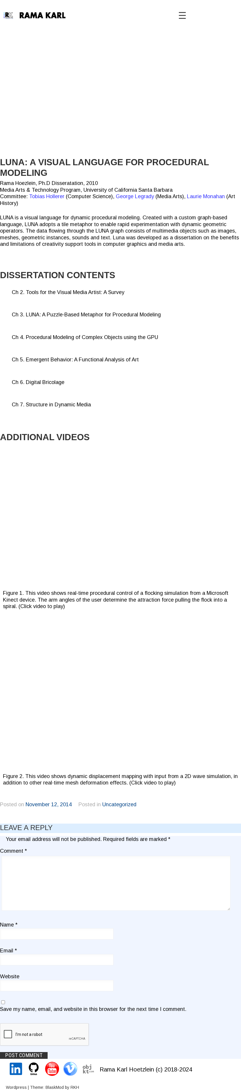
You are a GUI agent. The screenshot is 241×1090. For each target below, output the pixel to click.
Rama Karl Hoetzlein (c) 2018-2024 (146, 1069)
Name (9, 925)
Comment (13, 851)
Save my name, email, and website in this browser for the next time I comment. (93, 1009)
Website (9, 976)
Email (8, 951)
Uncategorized (119, 804)
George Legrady (135, 196)
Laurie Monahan (206, 196)
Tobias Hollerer (46, 196)
